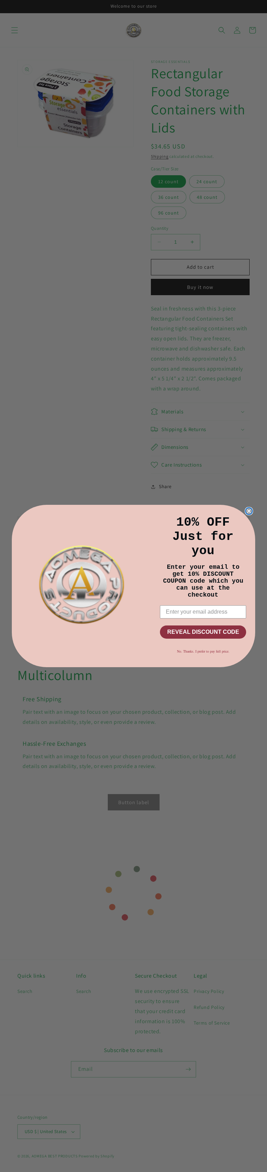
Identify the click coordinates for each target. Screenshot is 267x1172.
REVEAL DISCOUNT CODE (203, 632)
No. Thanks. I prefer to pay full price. (203, 651)
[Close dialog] (248, 511)
